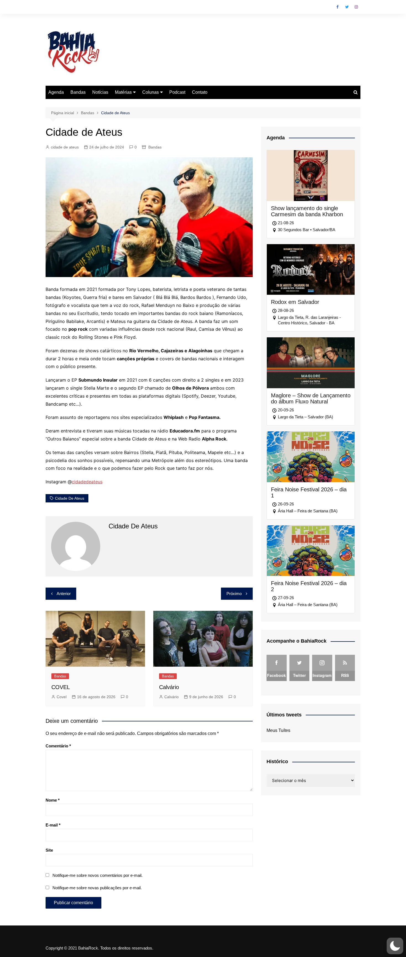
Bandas (78, 92)
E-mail (53, 825)
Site (49, 850)
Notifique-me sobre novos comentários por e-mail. (97, 875)
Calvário (169, 687)
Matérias (123, 92)
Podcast (177, 92)
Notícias (100, 92)
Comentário (58, 746)
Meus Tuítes (278, 730)
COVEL (60, 687)
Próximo (234, 593)
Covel (62, 697)
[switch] (395, 946)
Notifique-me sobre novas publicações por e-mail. (97, 887)
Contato (199, 92)
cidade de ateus (65, 147)
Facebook (337, 7)
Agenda (56, 92)
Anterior (64, 593)
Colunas (150, 92)
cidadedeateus (87, 481)
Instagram (356, 7)
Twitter (347, 7)
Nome (53, 800)
